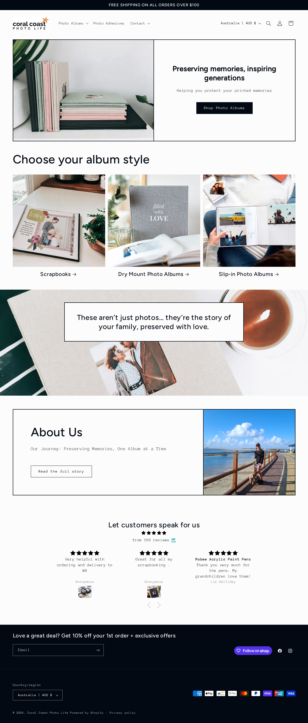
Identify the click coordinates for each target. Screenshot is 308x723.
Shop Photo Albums (224, 108)
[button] (73, 23)
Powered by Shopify (87, 712)
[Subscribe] (97, 650)
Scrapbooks (55, 274)
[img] (154, 533)
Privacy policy (123, 712)
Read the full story (61, 471)
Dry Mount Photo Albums (150, 274)
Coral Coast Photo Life (47, 712)
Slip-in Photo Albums (246, 274)
